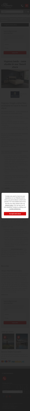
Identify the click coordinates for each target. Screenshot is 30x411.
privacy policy (9, 205)
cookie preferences (15, 209)
